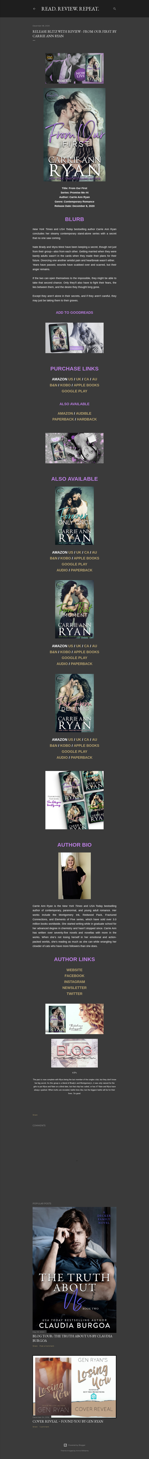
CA (86, 379)
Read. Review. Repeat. (70, 8)
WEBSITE (74, 970)
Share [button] (35, 1115)
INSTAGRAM (74, 982)
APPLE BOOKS (86, 385)
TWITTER (74, 994)
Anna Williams (82, 1451)
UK (78, 379)
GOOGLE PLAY (74, 391)
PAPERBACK (63, 419)
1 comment (44, 1427)
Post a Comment (47, 1346)
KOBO (65, 385)
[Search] (114, 8)
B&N (53, 385)
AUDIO (62, 570)
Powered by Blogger (76, 1445)
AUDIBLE (83, 413)
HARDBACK (87, 419)
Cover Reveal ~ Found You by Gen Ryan (68, 1421)
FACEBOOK (74, 976)
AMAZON (65, 413)
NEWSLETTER (74, 988)
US (70, 379)
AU (94, 379)
